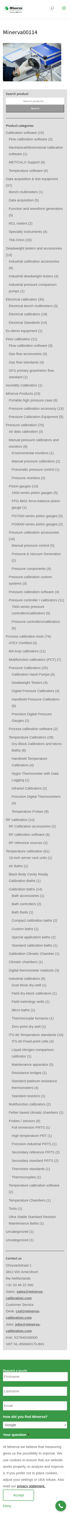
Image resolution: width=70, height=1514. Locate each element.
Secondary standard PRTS (32, 1161)
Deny (7, 1506)
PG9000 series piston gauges (35, 524)
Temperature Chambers (27, 1200)
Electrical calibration (21, 299)
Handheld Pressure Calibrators (36, 699)
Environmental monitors (30, 453)
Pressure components (29, 569)
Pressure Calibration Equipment (33, 417)
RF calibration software (27, 835)
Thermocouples (24, 1177)
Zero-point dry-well (26, 1027)
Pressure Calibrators (25, 668)
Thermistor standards (28, 1169)
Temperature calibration (24, 851)
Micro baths (21, 1010)
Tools (13, 1209)
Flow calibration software (28, 139)
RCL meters (18, 223)
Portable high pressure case (30, 400)
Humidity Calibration (21, 385)
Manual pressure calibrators (33, 461)
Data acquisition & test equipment (32, 179)
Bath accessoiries (25, 896)
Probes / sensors (22, 1121)
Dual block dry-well (26, 985)
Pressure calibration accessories (34, 532)
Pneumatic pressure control (33, 469)
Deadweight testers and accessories (34, 248)
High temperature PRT (29, 1136)
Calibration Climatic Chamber (31, 954)
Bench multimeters (23, 192)
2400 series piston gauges (32, 493)
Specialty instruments (25, 232)
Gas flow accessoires (25, 354)
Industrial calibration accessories (34, 261)
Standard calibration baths (32, 945)
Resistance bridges (26, 1073)
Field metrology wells (28, 1002)
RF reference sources (25, 843)
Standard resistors (26, 1096)
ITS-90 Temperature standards (32, 1035)
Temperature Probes (27, 811)
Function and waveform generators (36, 209)
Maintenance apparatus (30, 1064)
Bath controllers (24, 904)
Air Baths (16, 866)
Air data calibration (23, 432)
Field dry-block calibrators (32, 993)
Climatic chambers (23, 962)
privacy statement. (31, 1486)
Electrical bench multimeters (30, 306)
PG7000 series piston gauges (35, 516)
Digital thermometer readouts (31, 970)
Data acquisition (21, 200)
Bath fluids (20, 912)
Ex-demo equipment (21, 331)
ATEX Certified (20, 643)
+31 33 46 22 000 (19, 1285)
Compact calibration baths (32, 920)
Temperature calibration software (34, 1185)
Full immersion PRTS (28, 1127)
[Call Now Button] (60, 1506)
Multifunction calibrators (27, 1104)
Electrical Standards (24, 323)
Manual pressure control (30, 545)
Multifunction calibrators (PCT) (32, 660)
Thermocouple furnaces (30, 1018)
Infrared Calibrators (27, 788)
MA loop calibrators (23, 651)
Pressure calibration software (31, 592)
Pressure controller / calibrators (33, 600)
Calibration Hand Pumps (31, 674)
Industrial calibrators (24, 979)
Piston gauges (20, 486)
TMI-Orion (16, 240)
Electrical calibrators (24, 314)
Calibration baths (22, 889)
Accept (18, 1495)
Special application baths (31, 937)
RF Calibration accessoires (30, 826)
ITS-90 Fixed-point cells (30, 1041)
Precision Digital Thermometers (36, 797)
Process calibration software (30, 729)
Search (35, 108)
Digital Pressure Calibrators (33, 691)
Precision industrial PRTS (31, 1144)
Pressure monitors (26, 478)
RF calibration (16, 820)
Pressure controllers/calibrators (36, 622)
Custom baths (22, 929)
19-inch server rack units (28, 858)
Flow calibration (18, 339)
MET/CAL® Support (24, 162)
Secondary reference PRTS (33, 1152)
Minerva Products (19, 394)
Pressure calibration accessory (32, 408)
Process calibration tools (25, 636)
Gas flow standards (24, 362)
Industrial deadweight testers (31, 276)
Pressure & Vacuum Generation (36, 554)
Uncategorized (17, 1232)
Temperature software (26, 171)
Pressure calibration (21, 425)
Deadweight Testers (27, 683)
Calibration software (21, 133)
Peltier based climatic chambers (33, 1112)
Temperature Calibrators (27, 737)
